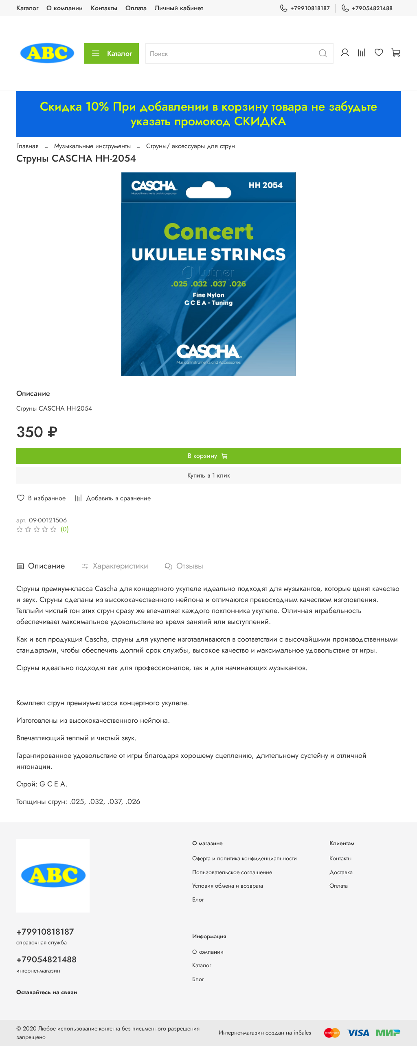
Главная (27, 146)
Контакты (104, 8)
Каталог (27, 8)
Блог (198, 899)
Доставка (341, 872)
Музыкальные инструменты (92, 146)
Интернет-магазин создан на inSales (265, 1032)
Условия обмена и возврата (227, 886)
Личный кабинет (179, 8)
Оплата (136, 8)
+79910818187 (310, 8)
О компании (64, 8)
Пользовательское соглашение (232, 872)
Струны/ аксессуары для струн (190, 146)
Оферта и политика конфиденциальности (244, 858)
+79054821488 (372, 8)
